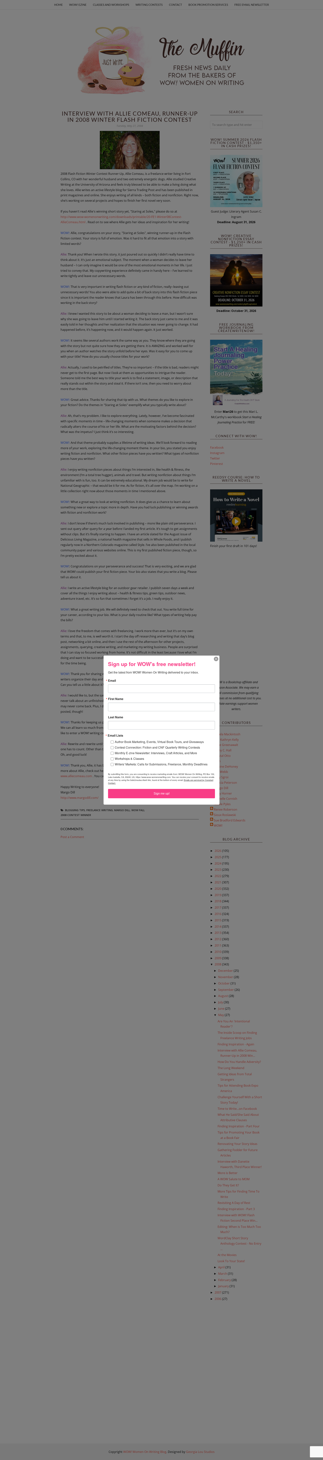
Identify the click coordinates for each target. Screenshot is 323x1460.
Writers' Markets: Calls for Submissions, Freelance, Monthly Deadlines (161, 764)
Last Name (115, 717)
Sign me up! (162, 793)
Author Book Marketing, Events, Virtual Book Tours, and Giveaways (159, 742)
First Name (115, 698)
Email (112, 680)
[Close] (216, 659)
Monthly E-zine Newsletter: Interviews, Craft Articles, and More (156, 753)
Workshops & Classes (129, 758)
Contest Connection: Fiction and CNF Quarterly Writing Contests (157, 747)
